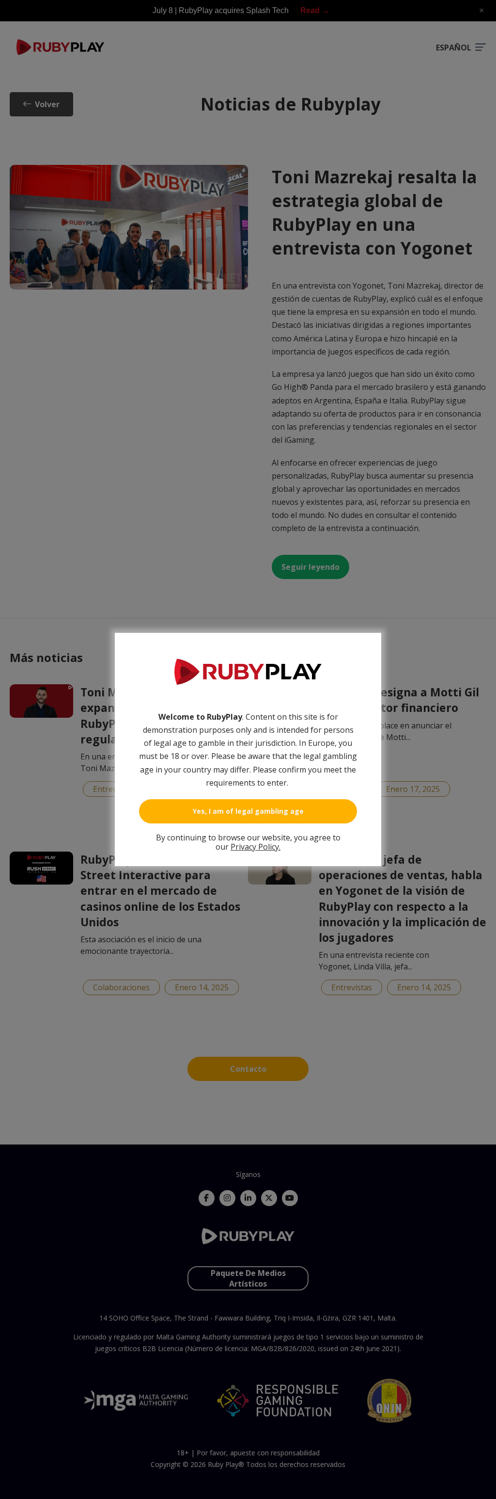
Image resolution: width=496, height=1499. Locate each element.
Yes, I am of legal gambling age (248, 811)
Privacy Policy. (255, 846)
